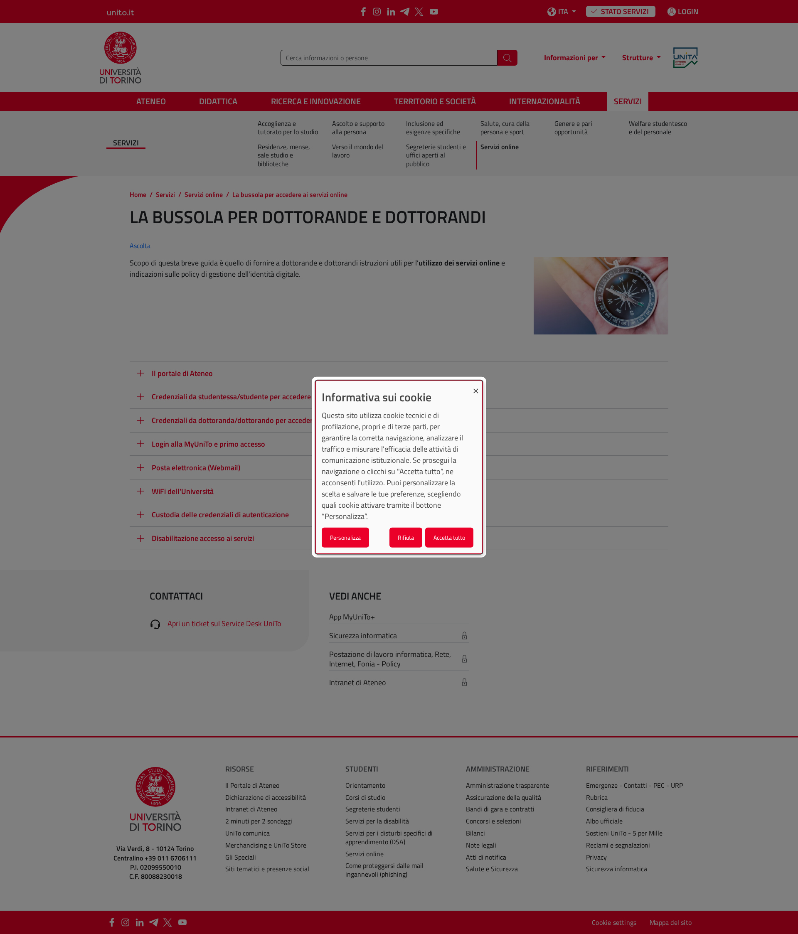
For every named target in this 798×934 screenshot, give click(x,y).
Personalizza (345, 537)
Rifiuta (406, 537)
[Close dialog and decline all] (476, 386)
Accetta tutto (449, 537)
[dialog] (399, 467)
